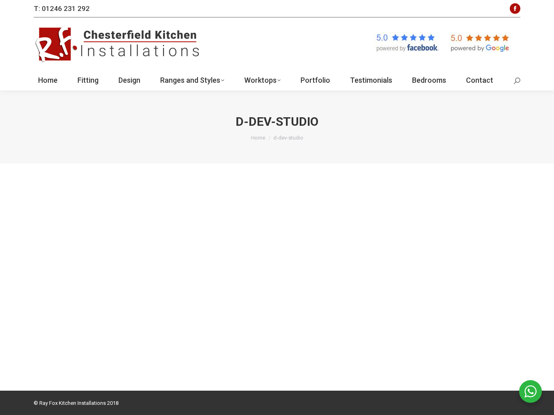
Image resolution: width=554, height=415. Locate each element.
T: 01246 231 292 (62, 8)
